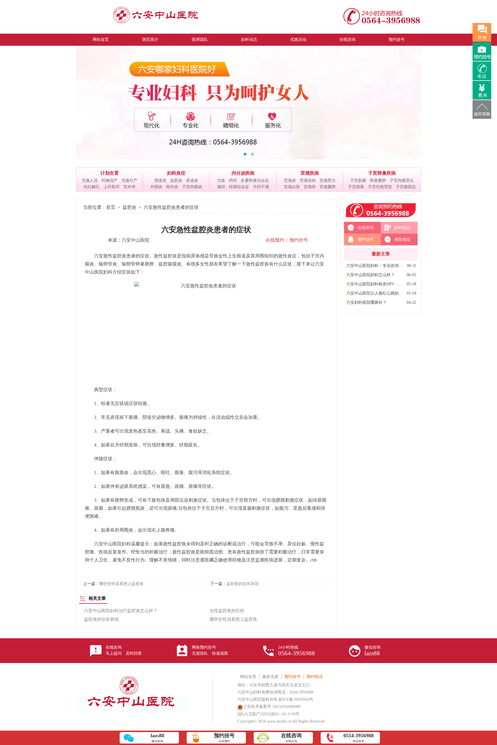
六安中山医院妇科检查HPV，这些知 (375, 284)
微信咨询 (372, 651)
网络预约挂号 (210, 650)
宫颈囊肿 (328, 187)
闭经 (233, 180)
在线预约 (275, 240)
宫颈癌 (310, 187)
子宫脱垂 (356, 187)
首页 (110, 207)
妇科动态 (249, 39)
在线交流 (291, 738)
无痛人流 (90, 180)
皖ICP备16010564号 (296, 699)
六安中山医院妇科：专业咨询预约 (375, 265)
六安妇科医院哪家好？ (366, 302)
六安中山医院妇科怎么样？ (370, 275)
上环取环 (112, 187)
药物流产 (110, 180)
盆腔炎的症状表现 (242, 584)
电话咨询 (358, 738)
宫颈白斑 (292, 187)
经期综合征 (239, 187)
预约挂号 (397, 39)
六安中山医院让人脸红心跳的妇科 (375, 293)
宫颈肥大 (328, 180)
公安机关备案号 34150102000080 (272, 706)
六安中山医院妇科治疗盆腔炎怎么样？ (120, 610)
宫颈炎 (290, 180)
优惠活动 (298, 39)
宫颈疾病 (310, 173)
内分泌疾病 (243, 173)
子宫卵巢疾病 (382, 173)
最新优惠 (270, 677)
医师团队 (200, 39)
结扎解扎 (92, 187)
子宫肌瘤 (358, 180)
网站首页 (101, 39)
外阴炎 (156, 187)
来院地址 (402, 239)
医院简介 (150, 39)
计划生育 (109, 173)
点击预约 (224, 738)
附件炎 (172, 187)
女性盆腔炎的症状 (227, 610)
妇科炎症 (176, 173)
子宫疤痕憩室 (380, 187)
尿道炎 (192, 180)
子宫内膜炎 (192, 187)
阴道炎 (160, 180)
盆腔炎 (176, 180)
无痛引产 (129, 180)
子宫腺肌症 (406, 187)
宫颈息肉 (308, 180)
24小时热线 (296, 651)
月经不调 (261, 187)
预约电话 (315, 677)
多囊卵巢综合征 (255, 180)
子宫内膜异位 (402, 180)
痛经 (221, 187)
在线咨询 (347, 39)
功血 (221, 180)
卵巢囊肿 (378, 180)
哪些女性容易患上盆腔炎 (121, 584)
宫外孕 (129, 187)
